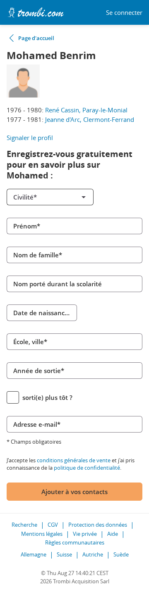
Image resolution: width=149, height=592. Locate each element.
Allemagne (33, 554)
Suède (121, 554)
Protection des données (97, 524)
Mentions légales (41, 533)
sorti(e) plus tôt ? (47, 397)
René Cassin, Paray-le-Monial (86, 110)
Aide (112, 533)
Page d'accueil (36, 38)
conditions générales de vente (74, 460)
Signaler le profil (30, 137)
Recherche (24, 524)
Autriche (92, 554)
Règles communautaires (74, 542)
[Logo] (36, 12)
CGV (53, 524)
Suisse (64, 554)
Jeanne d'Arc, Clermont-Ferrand (89, 119)
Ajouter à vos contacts (74, 491)
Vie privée (85, 533)
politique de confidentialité (87, 467)
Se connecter (124, 13)
